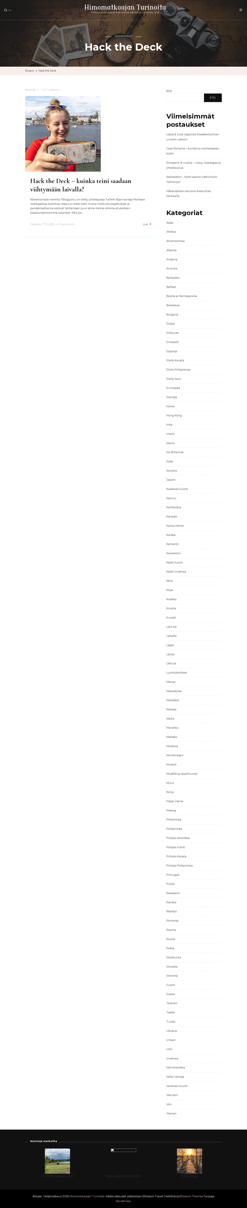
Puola (170, 883)
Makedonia (173, 691)
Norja (170, 792)
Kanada (171, 516)
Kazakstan (173, 553)
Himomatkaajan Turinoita (125, 7)
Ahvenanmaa (175, 241)
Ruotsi (170, 939)
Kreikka (171, 599)
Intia (169, 424)
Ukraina (171, 1031)
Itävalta (171, 470)
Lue (145, 224)
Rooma (171, 929)
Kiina (169, 580)
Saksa (170, 948)
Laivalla (171, 635)
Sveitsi (170, 994)
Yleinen (171, 1113)
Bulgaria (172, 314)
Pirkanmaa (173, 819)
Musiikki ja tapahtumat (182, 773)
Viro (169, 1104)
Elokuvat (172, 332)
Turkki (170, 1021)
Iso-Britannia (174, 452)
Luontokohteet (176, 672)
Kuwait (171, 617)
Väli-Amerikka (175, 1067)
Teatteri (171, 1003)
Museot (171, 764)
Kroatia (171, 608)
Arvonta (171, 268)
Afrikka (171, 231)
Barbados (172, 277)
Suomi (170, 985)
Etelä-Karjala (175, 360)
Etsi (169, 91)
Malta (170, 718)
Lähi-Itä (171, 626)
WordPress (123, 1201)
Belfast (171, 287)
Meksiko (171, 737)
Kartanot (172, 544)
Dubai (170, 323)
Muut (170, 783)
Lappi (170, 645)
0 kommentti (66, 225)
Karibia (171, 535)
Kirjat (169, 590)
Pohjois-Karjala (176, 856)
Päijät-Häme (174, 801)
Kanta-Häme (175, 525)
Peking (171, 810)
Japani (170, 479)
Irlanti (170, 434)
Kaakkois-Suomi (177, 489)
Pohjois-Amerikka (178, 838)
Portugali (172, 874)
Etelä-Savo (173, 378)
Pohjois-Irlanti (175, 847)
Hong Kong (174, 415)
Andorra (171, 259)
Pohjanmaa (174, 828)
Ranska (171, 902)
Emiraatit (172, 342)
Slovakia (172, 966)
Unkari (170, 1040)
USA (169, 1049)
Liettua (171, 663)
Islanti (170, 443)
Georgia (171, 397)
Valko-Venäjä (175, 1076)
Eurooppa (173, 388)
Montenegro (174, 755)
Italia (169, 461)
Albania (171, 250)
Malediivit (172, 700)
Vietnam (172, 1095)
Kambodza (173, 507)
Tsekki (170, 1012)
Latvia (170, 654)
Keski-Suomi (174, 562)
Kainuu (171, 498)
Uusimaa (172, 1058)
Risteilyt (171, 911)
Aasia (169, 222)
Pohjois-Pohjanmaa (179, 865)
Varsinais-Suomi (176, 1086)
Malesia (171, 709)
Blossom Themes (191, 1196)
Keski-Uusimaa (176, 571)
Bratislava (173, 305)
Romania (172, 920)
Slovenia (172, 975)
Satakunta (173, 957)
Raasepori (173, 893)
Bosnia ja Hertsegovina (181, 296)
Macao (170, 681)
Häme (170, 406)
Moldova (172, 746)
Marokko (172, 727)
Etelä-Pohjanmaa (178, 369)
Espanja (171, 351)
